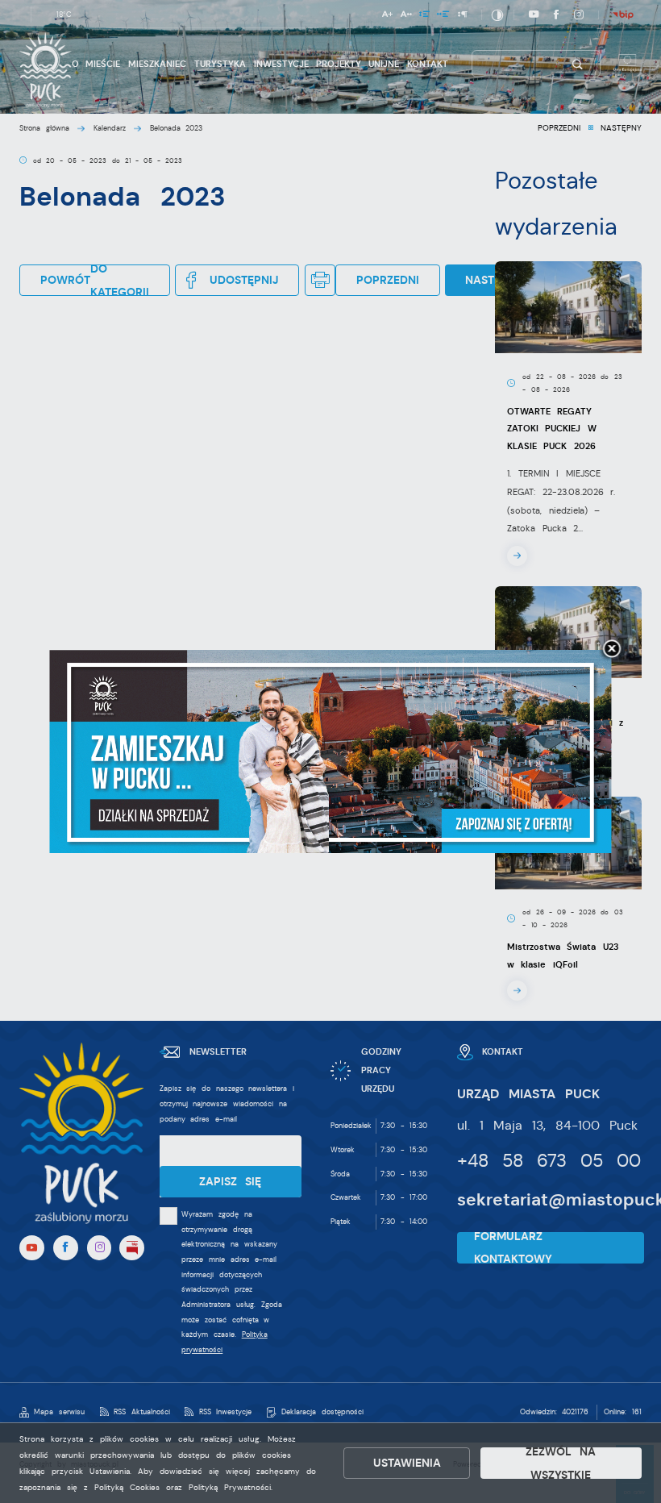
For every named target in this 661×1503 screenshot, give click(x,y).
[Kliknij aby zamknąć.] (612, 650)
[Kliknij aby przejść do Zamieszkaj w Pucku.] (331, 751)
